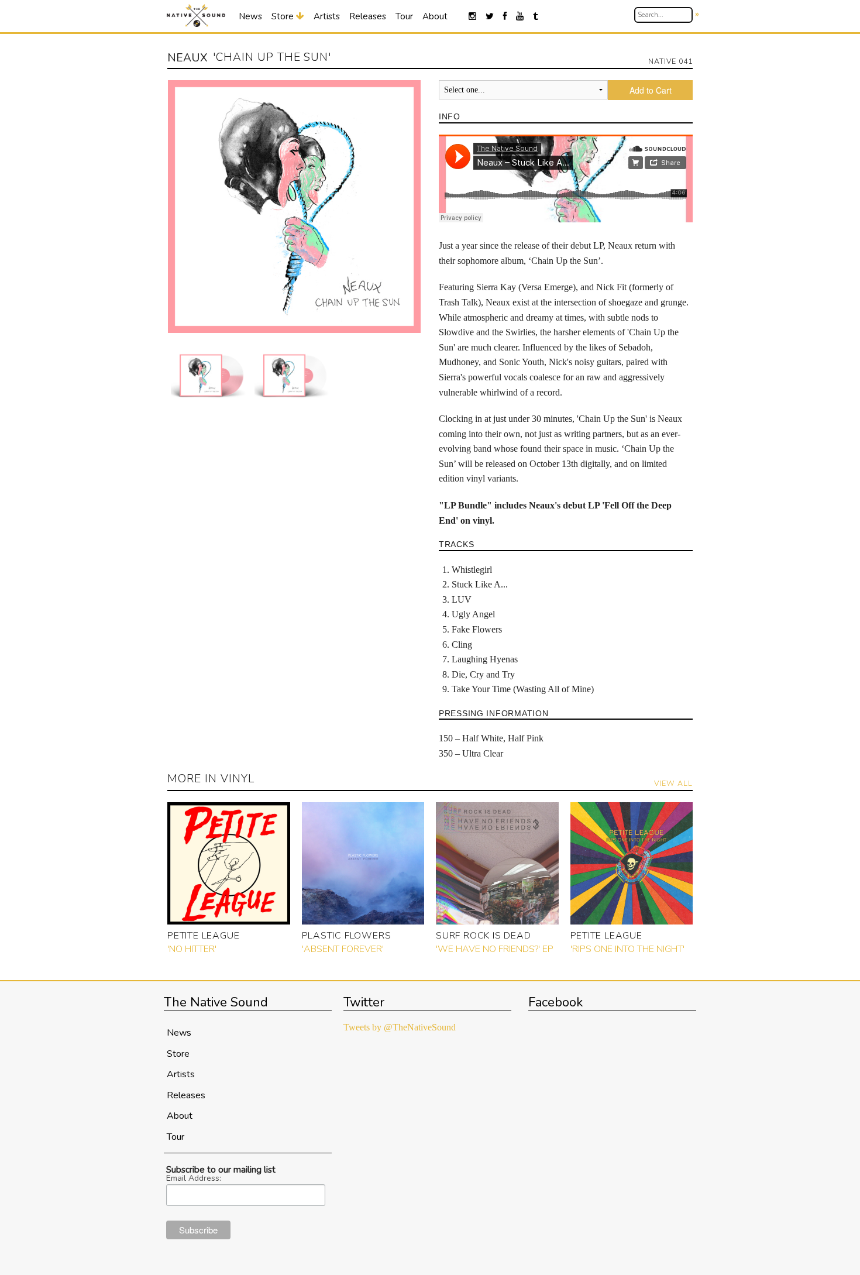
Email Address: (193, 1178)
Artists (327, 16)
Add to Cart (650, 90)
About (435, 16)
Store (283, 16)
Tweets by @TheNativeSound (399, 1027)
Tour (404, 16)
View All (673, 783)
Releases (367, 16)
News (250, 16)
